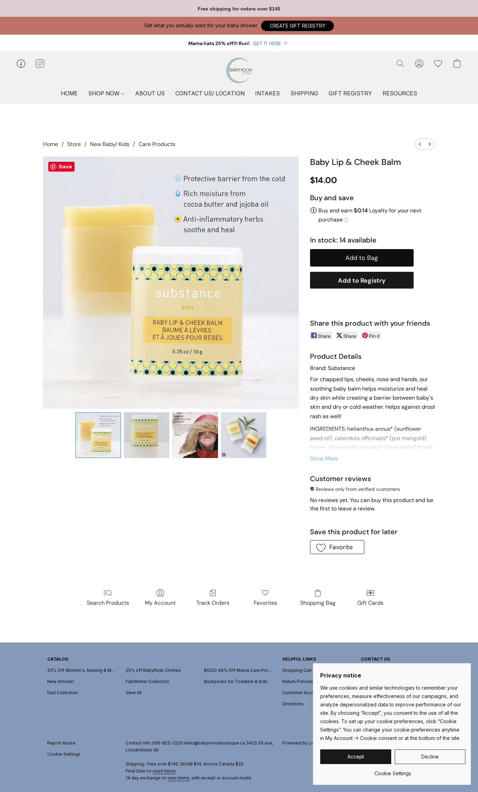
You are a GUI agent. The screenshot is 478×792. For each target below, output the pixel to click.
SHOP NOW (104, 93)
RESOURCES (399, 93)
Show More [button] (324, 458)
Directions (292, 703)
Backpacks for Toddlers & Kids (236, 681)
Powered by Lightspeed (307, 743)
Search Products (108, 602)
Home (50, 144)
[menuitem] (420, 144)
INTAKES (267, 93)
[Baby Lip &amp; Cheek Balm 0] (98, 435)
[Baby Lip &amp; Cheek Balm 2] (195, 435)
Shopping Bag (318, 602)
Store (74, 144)
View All (134, 692)
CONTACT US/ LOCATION (210, 93)
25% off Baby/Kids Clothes (153, 670)
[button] (297, 26)
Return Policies (297, 681)
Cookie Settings (63, 754)
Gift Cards (370, 602)
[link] (271, 43)
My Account (160, 602)
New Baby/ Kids (109, 144)
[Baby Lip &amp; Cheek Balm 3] (243, 435)
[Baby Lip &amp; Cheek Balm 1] (146, 435)
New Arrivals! (60, 681)
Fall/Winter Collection (147, 681)
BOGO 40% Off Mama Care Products (239, 670)
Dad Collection (62, 692)
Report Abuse (61, 743)
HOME (69, 93)
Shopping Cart (297, 670)
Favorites (265, 602)
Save (65, 166)
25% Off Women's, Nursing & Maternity (82, 670)
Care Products (157, 144)
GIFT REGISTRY (350, 93)
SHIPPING (304, 93)
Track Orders (213, 602)
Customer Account (301, 692)
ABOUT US (150, 93)
